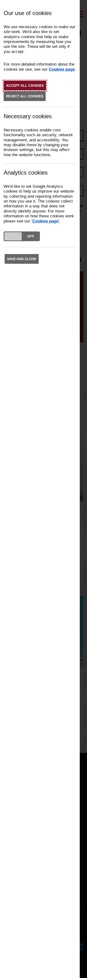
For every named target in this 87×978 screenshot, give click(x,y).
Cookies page (62, 69)
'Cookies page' (45, 221)
